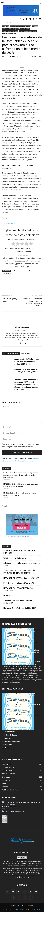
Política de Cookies (11, 735)
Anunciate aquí (15, 905)
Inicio (3, 23)
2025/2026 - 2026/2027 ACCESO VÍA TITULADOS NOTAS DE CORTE (19, 572)
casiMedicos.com (36, 909)
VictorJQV (16, 909)
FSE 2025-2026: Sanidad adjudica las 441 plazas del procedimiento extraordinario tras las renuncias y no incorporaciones (20, 475)
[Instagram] (23, 19)
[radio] (13, 244)
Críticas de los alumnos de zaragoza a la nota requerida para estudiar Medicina (32, 302)
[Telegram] (30, 19)
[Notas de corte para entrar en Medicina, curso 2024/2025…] (7, 372)
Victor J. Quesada (10, 56)
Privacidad (7, 738)
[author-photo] (22, 324)
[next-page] (7, 395)
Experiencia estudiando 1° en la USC (18, 583)
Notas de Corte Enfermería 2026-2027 (19, 608)
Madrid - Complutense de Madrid (28, 31)
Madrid (14, 271)
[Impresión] (34, 61)
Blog (23, 905)
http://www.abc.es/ (9, 223)
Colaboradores (7, 745)
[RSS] (30, 892)
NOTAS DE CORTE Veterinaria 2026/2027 (21, 578)
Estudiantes (10, 23)
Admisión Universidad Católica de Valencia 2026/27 (21, 564)
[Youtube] (40, 19)
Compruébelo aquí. (14, 807)
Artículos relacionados (10, 353)
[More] (39, 61)
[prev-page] (3, 395)
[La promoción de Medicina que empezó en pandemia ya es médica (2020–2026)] (7, 361)
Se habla (6, 546)
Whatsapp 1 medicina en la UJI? (17, 558)
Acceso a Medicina (22, 23)
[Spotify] (27, 19)
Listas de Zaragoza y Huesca (9, 300)
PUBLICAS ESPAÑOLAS (8, 28)
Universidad (27, 271)
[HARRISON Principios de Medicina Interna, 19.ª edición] (18, 722)
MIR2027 (7, 595)
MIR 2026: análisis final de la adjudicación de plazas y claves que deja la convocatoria (21, 485)
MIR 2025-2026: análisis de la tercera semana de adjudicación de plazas (19, 494)
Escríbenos (6, 748)
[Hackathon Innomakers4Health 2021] (18, 711)
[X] (36, 19)
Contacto (30, 905)
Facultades (35, 26)
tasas (20, 271)
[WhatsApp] (19, 61)
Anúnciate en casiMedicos (11, 741)
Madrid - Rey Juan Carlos (9, 33)
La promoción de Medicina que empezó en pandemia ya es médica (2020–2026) (26, 361)
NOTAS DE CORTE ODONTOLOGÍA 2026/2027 (18, 589)
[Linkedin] (24, 61)
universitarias (7, 273)
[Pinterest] (14, 61)
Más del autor (25, 353)
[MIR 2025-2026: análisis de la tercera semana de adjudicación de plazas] (18, 657)
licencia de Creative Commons (16, 864)
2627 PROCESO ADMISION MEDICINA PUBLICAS (19, 552)
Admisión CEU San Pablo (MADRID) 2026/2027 (18, 602)
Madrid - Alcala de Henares (22, 28)
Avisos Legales (9, 732)
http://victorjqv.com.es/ (22, 330)
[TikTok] (33, 19)
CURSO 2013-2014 (26, 26)
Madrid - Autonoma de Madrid (10, 31)
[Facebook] (20, 19)
